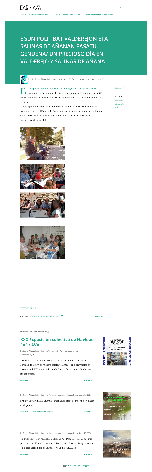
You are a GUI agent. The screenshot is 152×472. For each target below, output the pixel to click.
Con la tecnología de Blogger (77, 466)
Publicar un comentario (42, 412)
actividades (119, 101)
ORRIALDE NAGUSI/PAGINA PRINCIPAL (34, 15)
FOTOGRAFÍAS (28, 308)
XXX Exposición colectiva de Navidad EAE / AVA (57, 342)
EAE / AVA (30, 8)
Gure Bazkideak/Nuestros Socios (67, 15)
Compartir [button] (119, 88)
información (119, 104)
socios (117, 107)
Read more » (89, 380)
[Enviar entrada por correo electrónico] (62, 316)
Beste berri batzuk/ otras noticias (99, 15)
